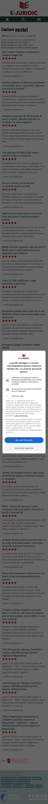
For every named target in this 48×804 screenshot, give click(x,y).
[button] (24, 396)
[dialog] (24, 402)
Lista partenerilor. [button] (21, 415)
